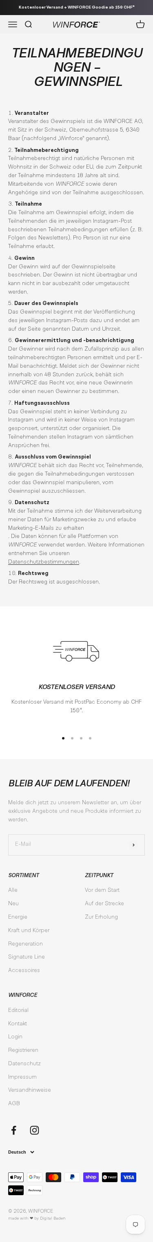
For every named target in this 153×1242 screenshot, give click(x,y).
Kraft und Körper (28, 930)
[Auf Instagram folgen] (34, 1130)
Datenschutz (24, 1064)
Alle (13, 890)
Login (15, 1037)
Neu (13, 904)
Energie (17, 917)
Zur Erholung (101, 917)
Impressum (22, 1077)
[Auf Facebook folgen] (13, 1130)
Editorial (18, 1010)
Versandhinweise (29, 1090)
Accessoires (24, 970)
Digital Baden (53, 1218)
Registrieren (23, 1050)
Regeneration (25, 944)
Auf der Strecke (104, 904)
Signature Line (26, 957)
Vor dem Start (102, 890)
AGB (14, 1104)
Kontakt (17, 1024)
